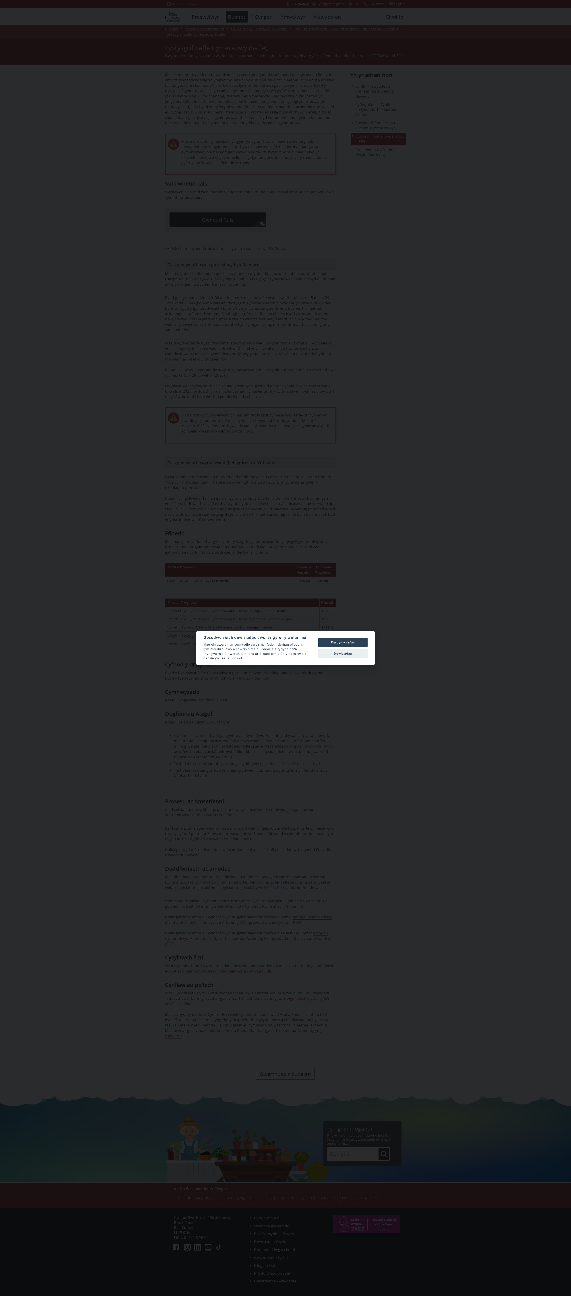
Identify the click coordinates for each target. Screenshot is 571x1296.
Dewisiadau (343, 653)
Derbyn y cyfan (343, 642)
